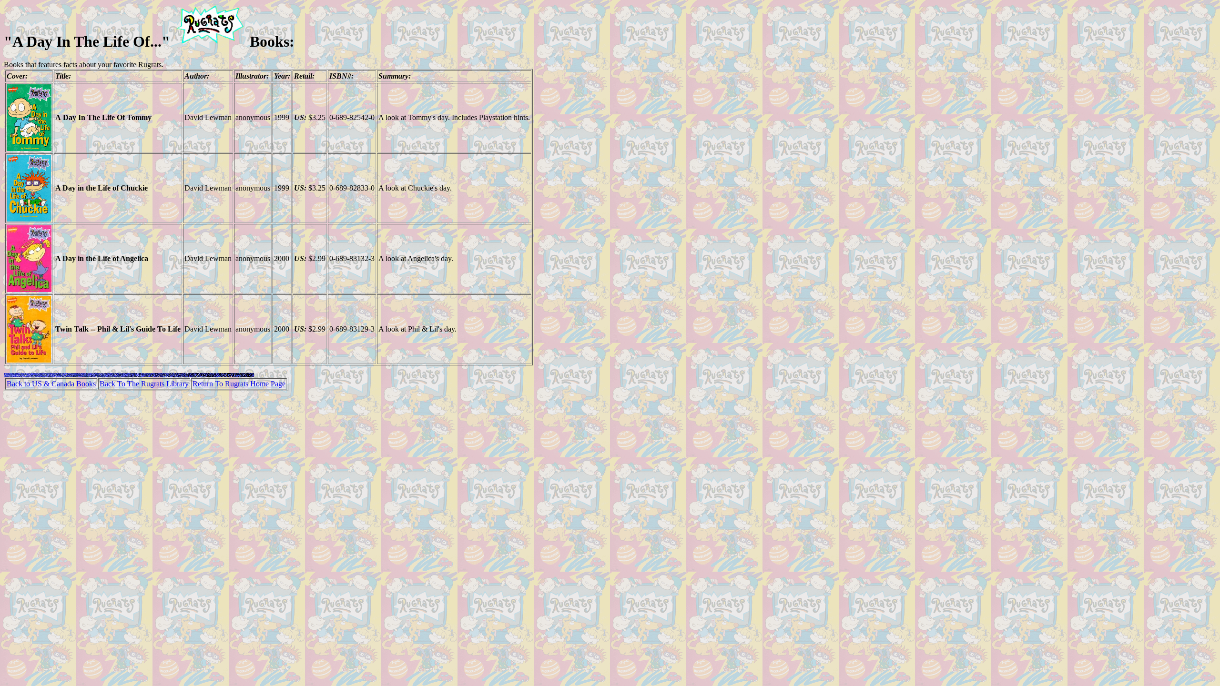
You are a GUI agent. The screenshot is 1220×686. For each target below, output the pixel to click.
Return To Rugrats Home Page (239, 384)
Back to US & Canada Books (51, 384)
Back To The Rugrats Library (144, 384)
